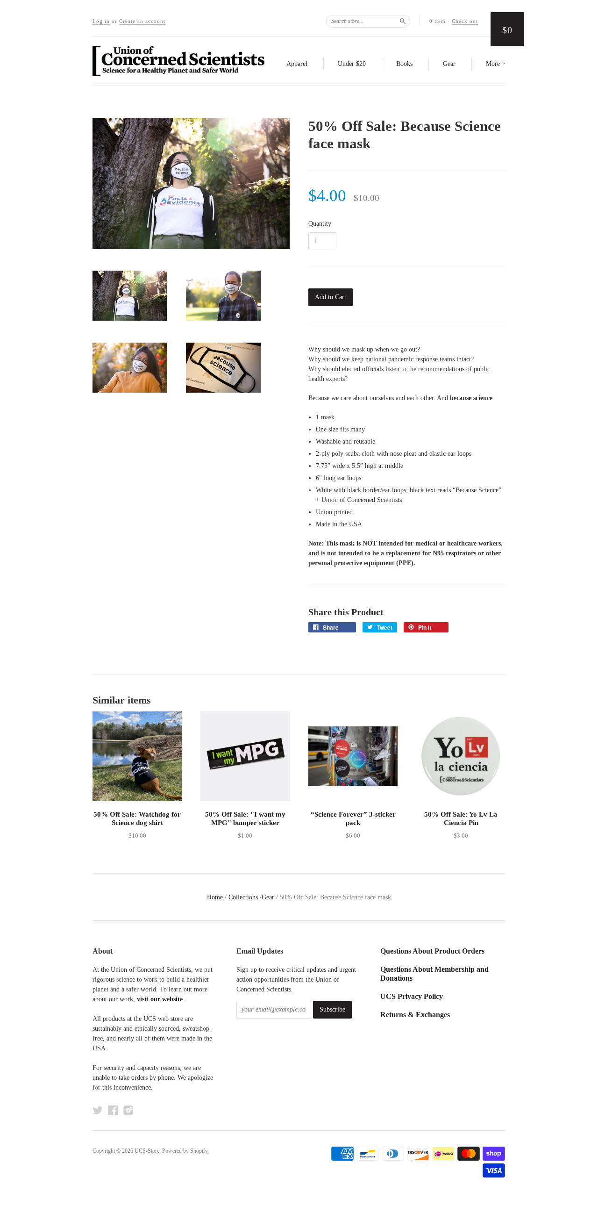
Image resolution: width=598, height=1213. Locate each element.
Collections (243, 897)
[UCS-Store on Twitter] (98, 1110)
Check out (465, 21)
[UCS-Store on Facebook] (113, 1110)
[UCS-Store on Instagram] (128, 1110)
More (494, 63)
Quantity (319, 224)
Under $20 (352, 63)
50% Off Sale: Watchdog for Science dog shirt (137, 818)
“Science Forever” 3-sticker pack (353, 818)
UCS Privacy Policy (411, 996)
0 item (437, 21)
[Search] (403, 21)
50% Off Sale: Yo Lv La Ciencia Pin (461, 818)
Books (404, 63)
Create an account (142, 21)
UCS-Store (147, 1151)
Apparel (296, 63)
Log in (101, 21)
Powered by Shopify (184, 1151)
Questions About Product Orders (432, 951)
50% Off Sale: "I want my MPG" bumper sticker (245, 818)
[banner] (178, 61)
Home (215, 897)
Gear (449, 63)
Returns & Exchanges (415, 1015)
